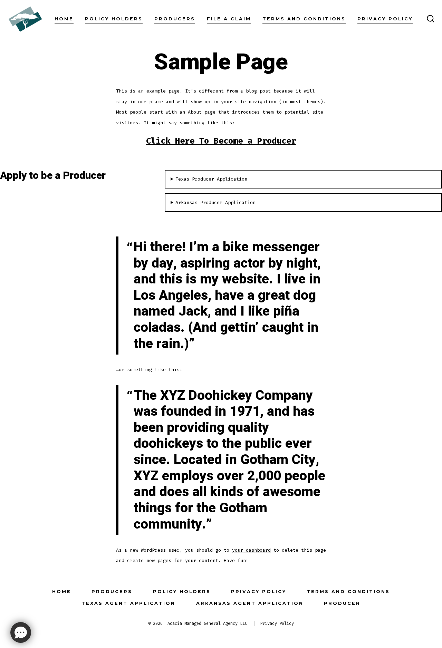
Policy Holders (114, 18)
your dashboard (251, 550)
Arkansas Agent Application (250, 603)
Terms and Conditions (304, 18)
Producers (174, 18)
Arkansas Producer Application (215, 202)
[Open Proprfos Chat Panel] (20, 632)
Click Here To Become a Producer (221, 140)
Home (64, 18)
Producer (342, 603)
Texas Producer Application (211, 179)
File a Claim (229, 18)
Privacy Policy (385, 18)
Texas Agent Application (128, 603)
